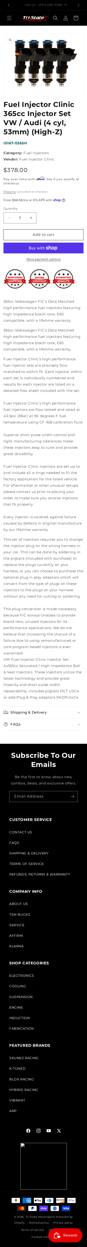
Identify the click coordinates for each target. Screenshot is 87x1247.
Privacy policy (63, 1222)
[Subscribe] (72, 796)
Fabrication (21, 1028)
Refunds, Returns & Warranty (39, 874)
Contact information (46, 1237)
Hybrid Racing (23, 1090)
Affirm (16, 935)
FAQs (14, 843)
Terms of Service (26, 864)
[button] (9, 18)
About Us (18, 904)
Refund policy (39, 1222)
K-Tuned (17, 1068)
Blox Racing (21, 1079)
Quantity (10, 208)
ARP (13, 1111)
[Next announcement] (78, 5)
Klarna (16, 946)
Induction (19, 1018)
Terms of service (32, 1230)
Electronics (21, 976)
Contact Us (20, 832)
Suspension (21, 997)
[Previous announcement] (8, 5)
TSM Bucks (19, 914)
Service (16, 925)
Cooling (17, 986)
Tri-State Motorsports (40, 1216)
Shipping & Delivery (28, 853)
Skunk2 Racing (24, 1058)
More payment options (43, 259)
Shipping (9, 191)
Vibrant (17, 1100)
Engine (16, 1007)
